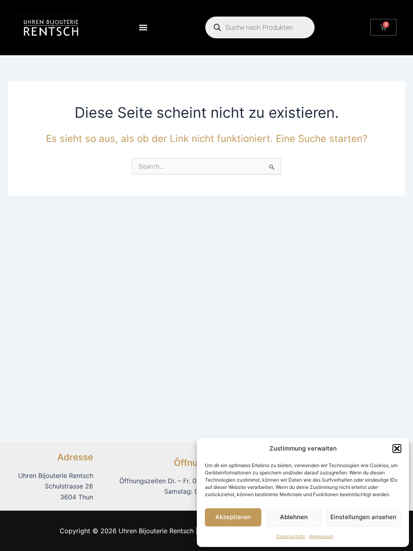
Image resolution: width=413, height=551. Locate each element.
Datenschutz (290, 536)
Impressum (321, 536)
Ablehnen (294, 517)
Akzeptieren (233, 517)
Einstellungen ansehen (363, 517)
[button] (397, 449)
